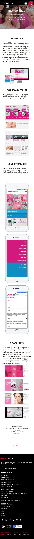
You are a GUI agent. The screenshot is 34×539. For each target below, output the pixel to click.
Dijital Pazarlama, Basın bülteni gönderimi (12, 500)
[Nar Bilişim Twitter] (13, 520)
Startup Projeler (5, 506)
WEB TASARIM (5, 477)
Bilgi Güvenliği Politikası (15, 534)
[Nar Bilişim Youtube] (20, 520)
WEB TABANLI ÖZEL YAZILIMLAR (10, 484)
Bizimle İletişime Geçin (9, 468)
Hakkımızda (4, 508)
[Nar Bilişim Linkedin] (6, 520)
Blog (2, 513)
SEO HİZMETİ (4, 475)
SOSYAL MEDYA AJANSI (7, 491)
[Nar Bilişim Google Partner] (18, 526)
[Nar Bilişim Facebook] (10, 520)
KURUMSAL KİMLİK (6, 482)
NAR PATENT (4, 498)
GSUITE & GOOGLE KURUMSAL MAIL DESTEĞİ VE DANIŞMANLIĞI (14, 494)
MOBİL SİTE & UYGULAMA (8, 480)
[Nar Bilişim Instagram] (17, 520)
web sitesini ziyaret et (17, 446)
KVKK (8, 534)
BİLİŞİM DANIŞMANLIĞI (7, 489)
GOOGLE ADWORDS (6, 487)
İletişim (3, 515)
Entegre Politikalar (26, 534)
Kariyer (3, 511)
